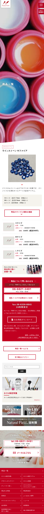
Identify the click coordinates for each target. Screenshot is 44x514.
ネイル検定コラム (29, 476)
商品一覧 (4, 471)
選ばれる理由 (5, 491)
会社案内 (4, 505)
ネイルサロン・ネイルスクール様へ (29, 486)
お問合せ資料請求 (41, 11)
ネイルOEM (27, 481)
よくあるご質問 (28, 495)
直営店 (3, 495)
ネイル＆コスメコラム (8, 500)
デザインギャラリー (7, 481)
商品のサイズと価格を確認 (21, 212)
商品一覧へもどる (21, 349)
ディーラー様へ (6, 486)
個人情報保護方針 (29, 510)
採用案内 (26, 505)
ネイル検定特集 (6, 476)
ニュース (26, 500)
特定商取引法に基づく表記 (6, 510)
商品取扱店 (27, 491)
